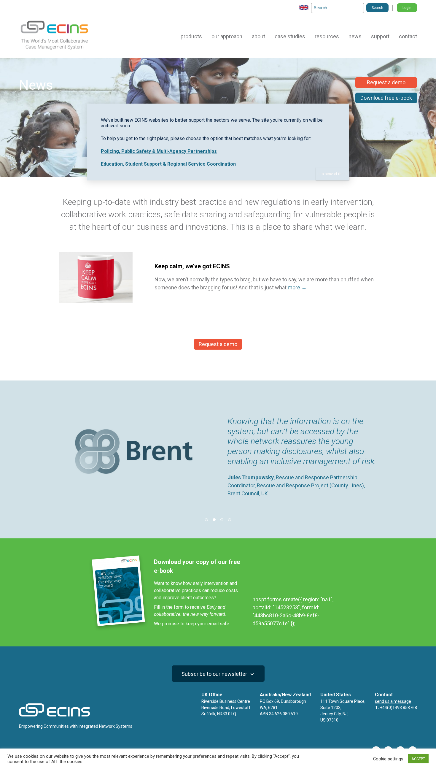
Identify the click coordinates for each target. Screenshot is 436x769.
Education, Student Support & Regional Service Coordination (168, 164)
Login (406, 8)
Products (191, 36)
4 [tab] (229, 519)
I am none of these (332, 174)
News (355, 36)
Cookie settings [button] (388, 759)
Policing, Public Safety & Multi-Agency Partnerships (159, 151)
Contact (408, 36)
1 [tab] (206, 519)
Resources (327, 36)
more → (297, 287)
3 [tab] (221, 519)
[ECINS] (54, 49)
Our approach (226, 36)
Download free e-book (386, 98)
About (258, 36)
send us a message (393, 701)
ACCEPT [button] (418, 759)
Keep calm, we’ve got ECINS (192, 266)
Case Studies (290, 36)
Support (380, 36)
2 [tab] (214, 519)
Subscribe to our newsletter (215, 674)
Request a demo (386, 82)
